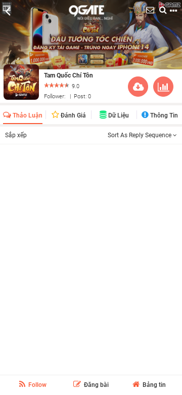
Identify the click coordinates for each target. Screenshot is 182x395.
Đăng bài (95, 384)
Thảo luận (26, 115)
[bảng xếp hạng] (163, 88)
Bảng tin (153, 384)
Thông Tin (163, 115)
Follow (37, 384)
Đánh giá (72, 115)
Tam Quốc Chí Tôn (68, 75)
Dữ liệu (118, 115)
